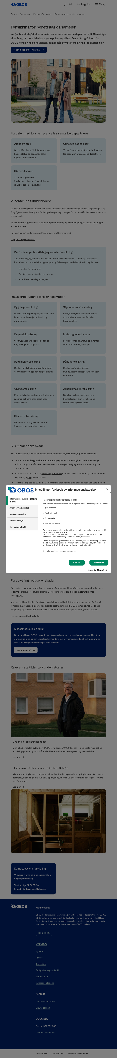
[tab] (22, 500)
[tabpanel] (76, 527)
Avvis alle (76, 563)
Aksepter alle (99, 563)
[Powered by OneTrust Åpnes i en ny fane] (98, 571)
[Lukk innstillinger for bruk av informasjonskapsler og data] (107, 489)
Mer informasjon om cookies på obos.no (59, 551)
